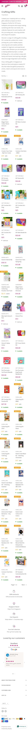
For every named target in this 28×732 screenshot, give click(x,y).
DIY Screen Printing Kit (5, 179)
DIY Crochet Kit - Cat (7, 233)
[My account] (22, 6)
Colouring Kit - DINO (20, 400)
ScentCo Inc (5, 284)
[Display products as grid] (23, 76)
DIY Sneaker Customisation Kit (21, 573)
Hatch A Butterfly (7, 260)
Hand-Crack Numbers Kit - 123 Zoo (7, 543)
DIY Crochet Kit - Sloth (21, 206)
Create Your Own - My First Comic (7, 152)
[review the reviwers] (6, 659)
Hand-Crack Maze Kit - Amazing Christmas (21, 455)
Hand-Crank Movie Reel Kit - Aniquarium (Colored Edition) (21, 544)
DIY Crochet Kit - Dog (7, 206)
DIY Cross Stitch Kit (20, 344)
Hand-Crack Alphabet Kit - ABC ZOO (20, 484)
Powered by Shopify (7, 728)
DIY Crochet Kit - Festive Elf (7, 400)
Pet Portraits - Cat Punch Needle (7, 371)
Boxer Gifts (5, 257)
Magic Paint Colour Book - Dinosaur (20, 289)
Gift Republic (5, 92)
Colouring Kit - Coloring (6, 454)
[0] (25, 6)
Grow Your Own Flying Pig (20, 260)
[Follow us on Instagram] (6, 711)
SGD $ (4, 703)
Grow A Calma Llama (6, 344)
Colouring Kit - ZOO (6, 427)
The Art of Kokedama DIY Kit (7, 96)
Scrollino (5, 149)
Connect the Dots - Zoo (7, 573)
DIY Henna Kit (20, 178)
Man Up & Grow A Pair (7, 317)
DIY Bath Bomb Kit (21, 232)
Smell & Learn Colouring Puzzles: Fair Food (7, 289)
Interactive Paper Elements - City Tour (7, 514)
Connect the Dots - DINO (21, 152)
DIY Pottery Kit (20, 95)
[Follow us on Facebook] (3, 711)
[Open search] (19, 6)
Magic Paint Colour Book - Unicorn (6, 124)
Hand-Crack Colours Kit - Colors (19, 514)
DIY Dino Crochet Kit (21, 123)
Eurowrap (5, 119)
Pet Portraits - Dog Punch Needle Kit (20, 372)
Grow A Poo (19, 316)
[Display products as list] (25, 76)
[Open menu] (2, 6)
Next (23, 585)
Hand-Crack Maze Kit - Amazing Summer (7, 484)
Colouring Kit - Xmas (20, 427)
